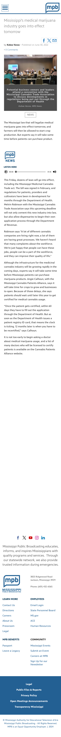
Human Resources (40, 625)
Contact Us (9, 605)
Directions (8, 610)
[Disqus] (30, 402)
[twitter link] (24, 537)
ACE (32, 620)
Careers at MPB (39, 655)
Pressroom (8, 625)
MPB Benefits (11, 639)
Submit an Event (39, 650)
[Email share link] (54, 40)
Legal (6, 631)
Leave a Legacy (11, 650)
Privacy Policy (29, 695)
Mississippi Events (40, 645)
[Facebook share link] (44, 40)
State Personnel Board (42, 610)
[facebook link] (18, 537)
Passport (7, 645)
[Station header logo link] (52, 7)
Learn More (10, 599)
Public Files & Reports (28, 689)
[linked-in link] (43, 537)
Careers (7, 615)
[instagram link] (37, 537)
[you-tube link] (30, 537)
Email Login (36, 605)
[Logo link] (12, 584)
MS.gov (34, 615)
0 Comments (11, 49)
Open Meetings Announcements (29, 701)
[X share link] (49, 40)
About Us (8, 620)
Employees (37, 599)
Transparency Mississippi (29, 706)
